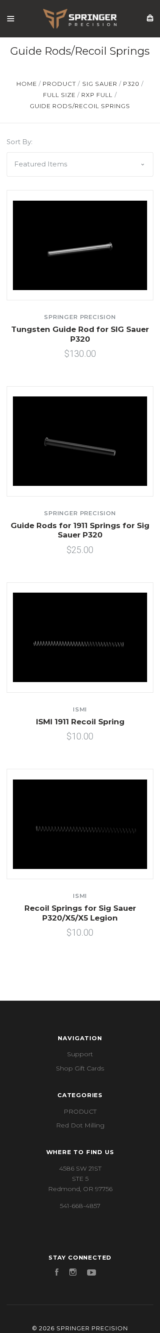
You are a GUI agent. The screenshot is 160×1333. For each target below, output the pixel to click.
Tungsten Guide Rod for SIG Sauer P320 (80, 334)
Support (80, 1054)
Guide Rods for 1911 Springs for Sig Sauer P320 (80, 530)
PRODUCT (80, 1111)
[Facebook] (57, 1273)
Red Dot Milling (80, 1125)
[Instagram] (72, 1273)
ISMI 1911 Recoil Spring (80, 721)
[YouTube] (91, 1273)
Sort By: (19, 141)
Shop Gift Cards (80, 1068)
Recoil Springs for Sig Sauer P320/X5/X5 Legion (80, 913)
